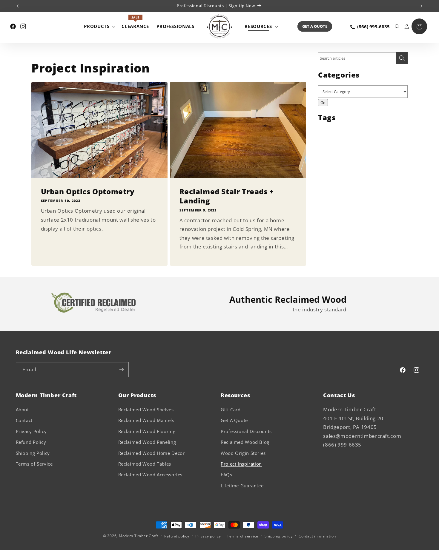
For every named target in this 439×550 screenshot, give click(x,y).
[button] (99, 26)
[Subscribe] (121, 369)
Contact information (317, 536)
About (22, 409)
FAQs (226, 475)
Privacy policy (208, 536)
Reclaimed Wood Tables (144, 464)
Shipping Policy (33, 453)
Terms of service (242, 536)
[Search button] (402, 58)
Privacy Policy (31, 431)
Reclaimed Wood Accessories (150, 475)
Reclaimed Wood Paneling (147, 442)
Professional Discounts (246, 431)
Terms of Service (34, 464)
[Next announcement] (421, 6)
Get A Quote (314, 26)
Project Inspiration (241, 464)
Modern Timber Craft (138, 536)
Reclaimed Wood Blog (245, 442)
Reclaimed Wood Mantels (146, 420)
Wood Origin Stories (243, 453)
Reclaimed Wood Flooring (147, 431)
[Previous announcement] (17, 6)
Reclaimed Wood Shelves (146, 409)
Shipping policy (279, 536)
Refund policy (176, 536)
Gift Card (231, 409)
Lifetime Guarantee (242, 486)
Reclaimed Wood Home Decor (151, 453)
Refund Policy (31, 442)
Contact (24, 420)
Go (323, 102)
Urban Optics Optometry (88, 191)
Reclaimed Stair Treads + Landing (226, 196)
